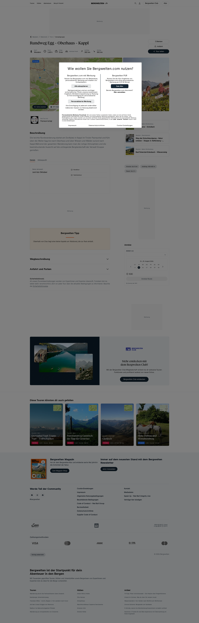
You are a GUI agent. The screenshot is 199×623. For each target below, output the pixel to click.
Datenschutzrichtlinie (97, 125)
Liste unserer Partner (120, 119)
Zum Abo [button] (119, 86)
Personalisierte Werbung (81, 101)
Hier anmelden (119, 92)
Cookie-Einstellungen (125, 125)
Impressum (72, 125)
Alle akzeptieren (81, 86)
